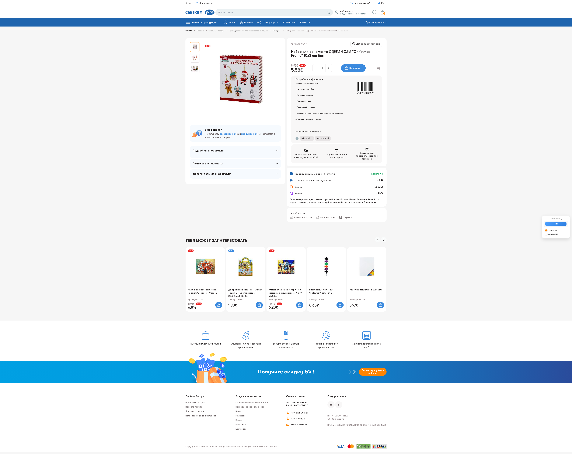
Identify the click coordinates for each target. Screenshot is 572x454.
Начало (188, 30)
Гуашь (238, 411)
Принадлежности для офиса (250, 407)
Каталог (200, 31)
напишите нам (249, 134)
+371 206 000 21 (299, 412)
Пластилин (241, 424)
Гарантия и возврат (195, 402)
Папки (239, 420)
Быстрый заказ (379, 22)
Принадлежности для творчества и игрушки (249, 31)
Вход (342, 14)
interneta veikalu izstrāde (264, 446)
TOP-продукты (270, 22)
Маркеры (240, 416)
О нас (188, 3)
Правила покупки (194, 407)
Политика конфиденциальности (201, 416)
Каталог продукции (204, 22)
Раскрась (277, 31)
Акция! (232, 22)
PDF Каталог (289, 22)
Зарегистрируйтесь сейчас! (373, 371)
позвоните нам (228, 134)
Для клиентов (206, 3)
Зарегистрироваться (356, 14)
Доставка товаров (194, 411)
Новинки (248, 22)
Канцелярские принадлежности (252, 402)
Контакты (305, 22)
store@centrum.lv (300, 424)
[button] (377, 239)
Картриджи (241, 429)
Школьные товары (216, 31)
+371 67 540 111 (299, 418)
